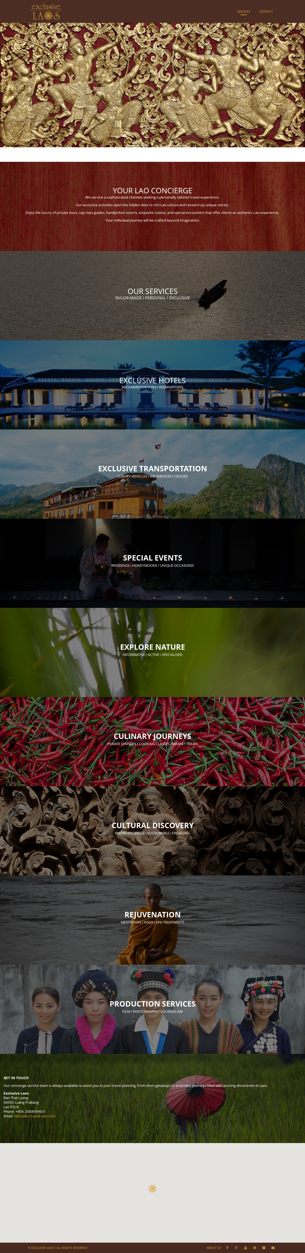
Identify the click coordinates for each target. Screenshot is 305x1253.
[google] (236, 1248)
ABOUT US (214, 1248)
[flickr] (264, 1248)
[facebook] (227, 1248)
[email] (273, 1248)
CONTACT (266, 11)
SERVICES (243, 11)
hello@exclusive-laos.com (35, 1116)
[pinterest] (254, 1248)
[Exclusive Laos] (46, 11)
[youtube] (245, 1248)
